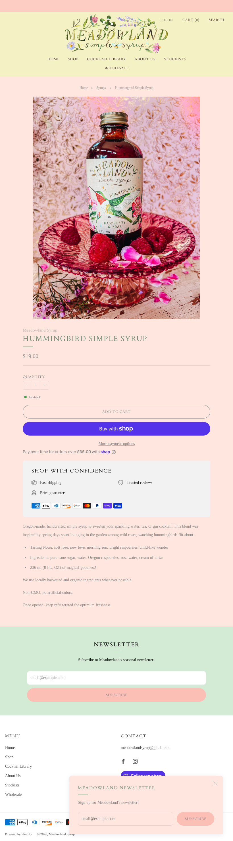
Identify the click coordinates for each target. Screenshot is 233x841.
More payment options (117, 444)
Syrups (101, 88)
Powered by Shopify (18, 834)
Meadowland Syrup (40, 330)
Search (216, 20)
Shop (73, 59)
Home (53, 59)
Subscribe (195, 819)
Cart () (190, 20)
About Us (145, 59)
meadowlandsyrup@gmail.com (145, 748)
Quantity (34, 376)
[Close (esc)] (215, 783)
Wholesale (117, 68)
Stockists (175, 59)
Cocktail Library (106, 59)
